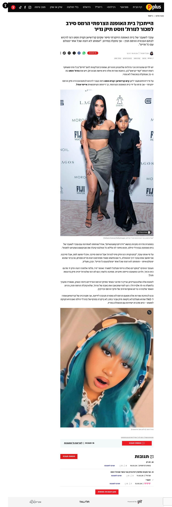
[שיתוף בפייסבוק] (79, 53)
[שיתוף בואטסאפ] (83, 53)
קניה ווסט (137, 58)
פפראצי (124, 7)
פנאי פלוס (160, 16)
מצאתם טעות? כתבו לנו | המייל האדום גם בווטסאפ (137, 437)
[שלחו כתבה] (69, 53)
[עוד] (60, 53)
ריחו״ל (98, 7)
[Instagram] (29, 7)
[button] (27, 115)
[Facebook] (25, 7)
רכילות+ (111, 7)
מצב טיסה (40, 7)
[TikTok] (20, 7)
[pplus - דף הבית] (153, 7)
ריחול (150, 16)
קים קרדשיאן (127, 58)
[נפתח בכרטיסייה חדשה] (151, 53)
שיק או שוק (56, 7)
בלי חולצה (72, 7)
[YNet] (13, 7)
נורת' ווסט (117, 58)
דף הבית (137, 7)
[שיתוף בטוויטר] (74, 53)
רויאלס (87, 7)
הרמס (144, 58)
